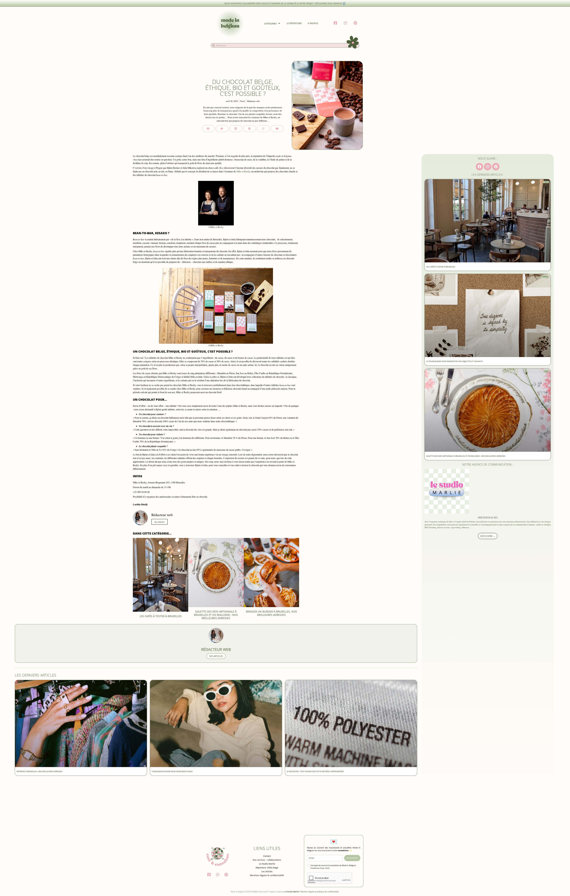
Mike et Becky (243, 171)
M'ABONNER (352, 858)
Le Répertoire (294, 23)
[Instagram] (487, 166)
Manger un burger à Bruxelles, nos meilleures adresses (271, 613)
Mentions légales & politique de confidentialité (320, 891)
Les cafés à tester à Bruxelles (161, 616)
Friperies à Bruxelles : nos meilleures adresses (39, 771)
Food (242, 101)
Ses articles (159, 521)
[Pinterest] (495, 166)
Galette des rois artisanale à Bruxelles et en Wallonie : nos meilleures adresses (216, 615)
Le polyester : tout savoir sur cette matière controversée (315, 771)
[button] (208, 128)
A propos (313, 23)
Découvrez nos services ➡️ (330, 3)
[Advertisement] (104, 799)
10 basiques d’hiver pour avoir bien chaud (172, 771)
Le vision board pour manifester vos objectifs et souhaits (454, 361)
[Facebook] (479, 166)
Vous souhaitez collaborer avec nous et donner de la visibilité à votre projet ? (269, 3)
